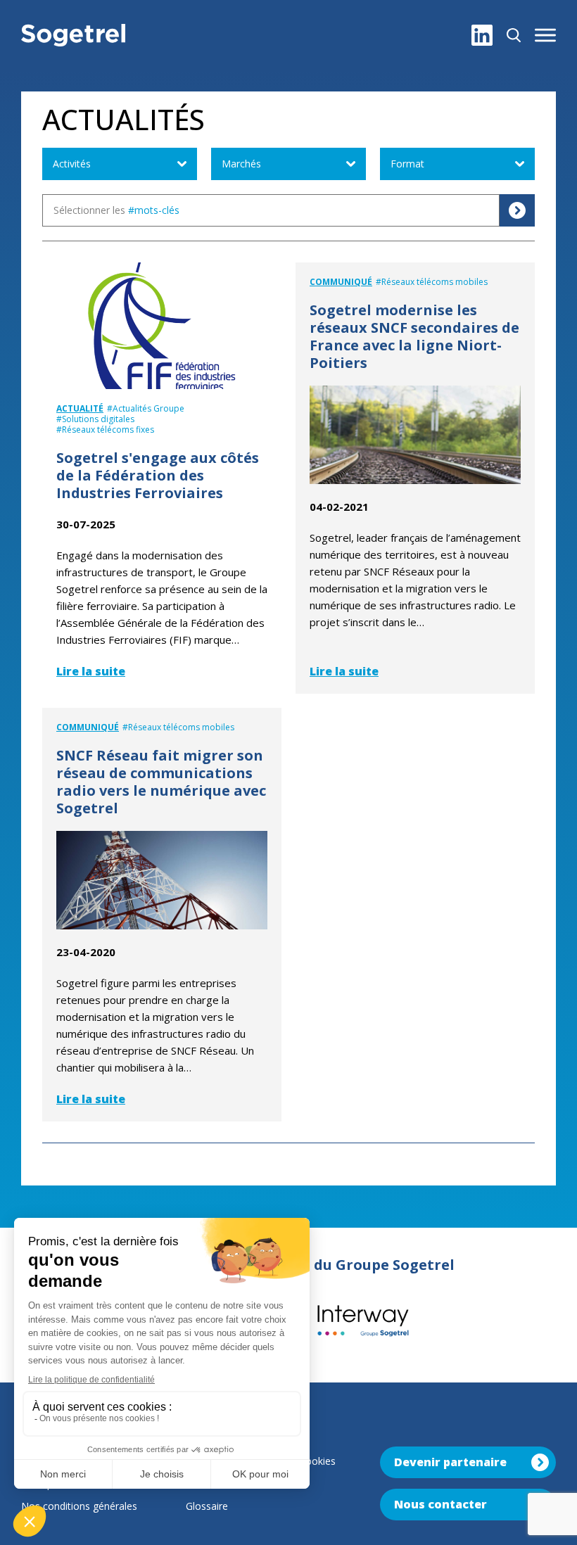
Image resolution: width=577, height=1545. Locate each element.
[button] (545, 35)
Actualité (79, 408)
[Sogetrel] (73, 35)
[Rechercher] (514, 35)
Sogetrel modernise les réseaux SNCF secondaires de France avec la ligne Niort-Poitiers (414, 336)
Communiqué (341, 282)
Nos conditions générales (79, 1506)
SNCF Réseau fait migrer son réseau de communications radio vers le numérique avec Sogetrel (161, 782)
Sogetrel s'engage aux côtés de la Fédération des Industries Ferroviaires (157, 475)
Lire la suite (90, 671)
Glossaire (207, 1506)
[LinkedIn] (482, 35)
